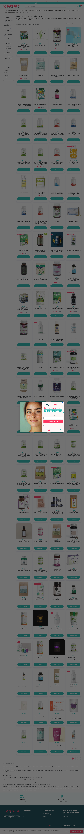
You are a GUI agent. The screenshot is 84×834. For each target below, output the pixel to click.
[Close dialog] (63, 403)
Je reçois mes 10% (53, 422)
